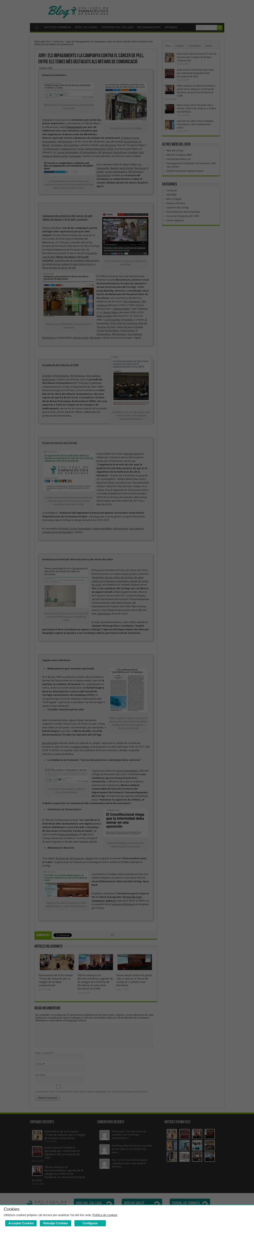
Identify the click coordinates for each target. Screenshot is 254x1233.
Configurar (90, 1223)
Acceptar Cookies (21, 1223)
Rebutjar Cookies (55, 1223)
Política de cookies (104, 1215)
